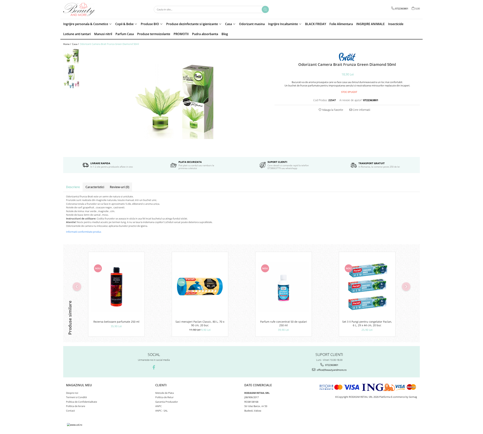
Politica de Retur (164, 397)
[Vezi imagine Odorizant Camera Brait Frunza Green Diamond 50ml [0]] (71, 56)
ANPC (158, 406)
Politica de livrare (75, 406)
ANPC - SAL (161, 410)
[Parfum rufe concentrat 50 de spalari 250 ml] (283, 287)
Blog (225, 34)
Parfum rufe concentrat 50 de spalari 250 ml (283, 323)
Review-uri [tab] (119, 187)
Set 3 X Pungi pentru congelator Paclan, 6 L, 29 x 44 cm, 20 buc (367, 323)
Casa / (75, 44)
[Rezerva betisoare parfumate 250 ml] (116, 287)
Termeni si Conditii (76, 397)
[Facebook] (154, 367)
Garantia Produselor (166, 401)
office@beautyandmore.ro (331, 370)
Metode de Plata (164, 393)
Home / (67, 44)
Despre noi (72, 393)
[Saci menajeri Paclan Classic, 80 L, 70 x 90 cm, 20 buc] (200, 286)
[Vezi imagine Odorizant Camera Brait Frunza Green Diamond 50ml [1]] (71, 72)
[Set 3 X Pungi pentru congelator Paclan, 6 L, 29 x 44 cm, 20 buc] (367, 287)
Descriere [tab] (73, 187)
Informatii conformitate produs (83, 231)
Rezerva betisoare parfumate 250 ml (116, 321)
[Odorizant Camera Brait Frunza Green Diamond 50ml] (175, 101)
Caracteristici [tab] (94, 187)
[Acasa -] (82, 9)
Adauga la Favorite (332, 110)
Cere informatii (361, 110)
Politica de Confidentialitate (81, 401)
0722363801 (331, 365)
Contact (70, 410)
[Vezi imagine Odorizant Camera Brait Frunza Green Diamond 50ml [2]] (71, 85)
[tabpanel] (175, 101)
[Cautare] (265, 9)
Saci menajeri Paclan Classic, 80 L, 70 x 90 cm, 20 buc (199, 323)
